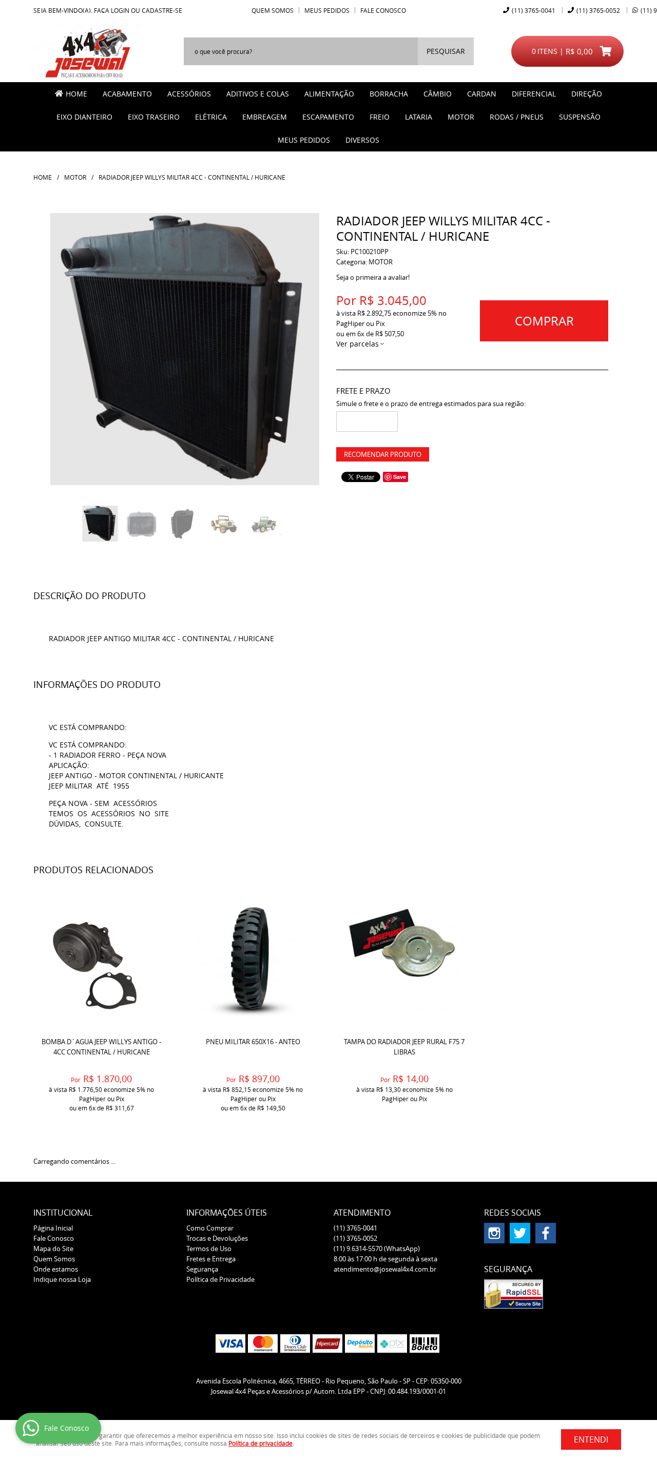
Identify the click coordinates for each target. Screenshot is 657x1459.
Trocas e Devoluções (217, 1238)
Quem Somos (273, 10)
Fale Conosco (383, 10)
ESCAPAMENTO (328, 117)
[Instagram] (494, 1233)
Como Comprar (210, 1228)
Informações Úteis (226, 1212)
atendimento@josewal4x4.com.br (385, 1269)
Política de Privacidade (220, 1279)
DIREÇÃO (586, 94)
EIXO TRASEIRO (154, 117)
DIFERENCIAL (534, 94)
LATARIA (418, 117)
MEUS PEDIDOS (304, 140)
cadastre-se (162, 10)
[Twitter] (520, 1233)
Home (76, 94)
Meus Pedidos (327, 10)
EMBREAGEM (264, 117)
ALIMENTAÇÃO (329, 94)
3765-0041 (533, 10)
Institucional (62, 1212)
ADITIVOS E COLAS (257, 94)
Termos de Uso (208, 1248)
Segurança (202, 1269)
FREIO (380, 117)
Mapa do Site (53, 1248)
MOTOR (461, 117)
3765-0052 (598, 10)
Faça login (111, 10)
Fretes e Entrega (211, 1258)
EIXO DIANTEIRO (84, 117)
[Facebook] (545, 1233)
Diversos (362, 140)
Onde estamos (55, 1269)
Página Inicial (53, 1228)
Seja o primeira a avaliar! (373, 277)
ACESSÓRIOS (189, 94)
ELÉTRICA (211, 117)
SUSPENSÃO (580, 117)
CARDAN (481, 94)
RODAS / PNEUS (517, 117)
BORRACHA (389, 94)
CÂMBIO (437, 94)
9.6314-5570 (377, 1248)
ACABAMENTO (127, 94)
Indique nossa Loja (62, 1279)
